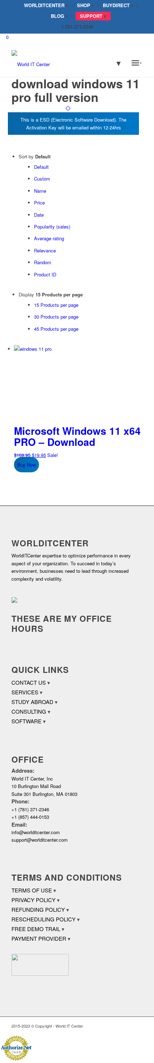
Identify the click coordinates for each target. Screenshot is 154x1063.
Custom (42, 178)
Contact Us (28, 682)
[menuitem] (46, 5)
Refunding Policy (38, 909)
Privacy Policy (33, 900)
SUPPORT (91, 16)
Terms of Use (31, 890)
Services (24, 692)
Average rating (49, 238)
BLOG (57, 16)
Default (41, 166)
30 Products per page (56, 316)
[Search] (113, 62)
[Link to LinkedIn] (126, 1025)
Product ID (45, 274)
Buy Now (26, 464)
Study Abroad (32, 701)
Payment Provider (38, 938)
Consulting (28, 711)
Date (39, 214)
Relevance (45, 250)
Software (26, 721)
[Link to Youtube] (137, 1025)
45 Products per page (56, 328)
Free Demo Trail (35, 928)
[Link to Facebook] (115, 1025)
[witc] (63, 62)
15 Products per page (56, 304)
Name (40, 190)
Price (39, 202)
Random (42, 262)
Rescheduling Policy (43, 919)
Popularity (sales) (52, 226)
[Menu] (136, 62)
